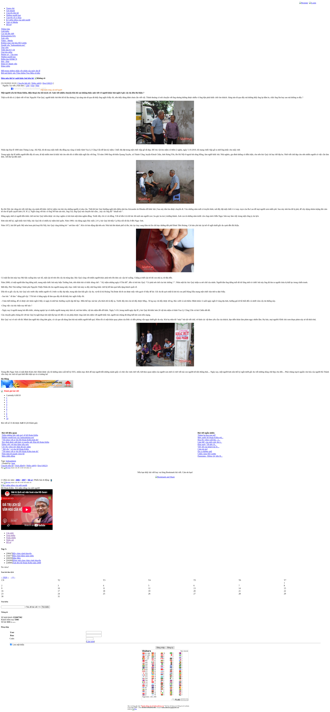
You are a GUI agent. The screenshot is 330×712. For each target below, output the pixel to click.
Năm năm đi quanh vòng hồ (13, 454)
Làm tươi (90, 641)
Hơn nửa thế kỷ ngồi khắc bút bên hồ (17, 78)
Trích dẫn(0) (20, 466)
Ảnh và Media (12, 22)
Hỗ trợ (8, 24)
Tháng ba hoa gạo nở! (207, 435)
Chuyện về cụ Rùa (13, 18)
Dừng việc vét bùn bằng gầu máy (15, 444)
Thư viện (5, 47)
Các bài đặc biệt (7, 33)
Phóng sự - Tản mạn (9, 54)
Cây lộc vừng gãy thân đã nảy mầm (16, 447)
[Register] (303, 3)
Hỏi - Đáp (5, 61)
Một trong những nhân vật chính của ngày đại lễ (20, 71)
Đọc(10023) (48, 83)
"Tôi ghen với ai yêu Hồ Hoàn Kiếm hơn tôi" (20, 440)
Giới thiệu (5, 31)
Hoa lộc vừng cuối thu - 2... (209, 440)
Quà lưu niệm (6, 52)
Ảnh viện (5, 38)
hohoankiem (11, 461)
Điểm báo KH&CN (9, 59)
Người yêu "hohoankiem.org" (13, 45)
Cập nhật (10, 533)
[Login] (312, 3)
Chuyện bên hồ (12, 13)
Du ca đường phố (205, 451)
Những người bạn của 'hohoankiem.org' (18, 437)
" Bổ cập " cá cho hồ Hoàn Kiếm (15, 449)
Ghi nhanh (10, 11)
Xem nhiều (10, 535)
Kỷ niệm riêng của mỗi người (18, 20)
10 (7, 418)
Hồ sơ (8, 542)
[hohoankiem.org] (37, 89)
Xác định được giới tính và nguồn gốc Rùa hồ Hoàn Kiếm (25, 442)
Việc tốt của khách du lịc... (208, 447)
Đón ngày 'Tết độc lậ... (207, 444)
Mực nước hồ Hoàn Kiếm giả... (210, 437)
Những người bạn (13, 15)
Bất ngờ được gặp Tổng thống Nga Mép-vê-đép (20, 73)
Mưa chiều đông (8, 456)
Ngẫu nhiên (11, 538)
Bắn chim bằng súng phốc (23, 556)
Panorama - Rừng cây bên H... (210, 456)
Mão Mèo (17, 558)
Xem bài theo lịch (7, 572)
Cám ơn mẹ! (203, 449)
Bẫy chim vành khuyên (22, 553)
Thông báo (5, 29)
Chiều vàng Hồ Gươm (207, 454)
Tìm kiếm (4, 602)
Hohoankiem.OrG (8, 36)
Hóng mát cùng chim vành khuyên (27, 560)
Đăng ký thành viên (9, 64)
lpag (13, 463)
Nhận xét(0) (36, 83)
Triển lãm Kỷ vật (8, 50)
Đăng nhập (5, 66)
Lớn (27, 85)
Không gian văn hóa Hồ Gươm (14, 43)
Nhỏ (37, 85)
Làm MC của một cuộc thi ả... (210, 442)
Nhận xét (10, 540)
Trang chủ (10, 8)
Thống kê (4, 612)
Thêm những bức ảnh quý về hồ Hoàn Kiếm (20, 435)
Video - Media (7, 40)
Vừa (32, 85)
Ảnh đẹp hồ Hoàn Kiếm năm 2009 (27, 563)
